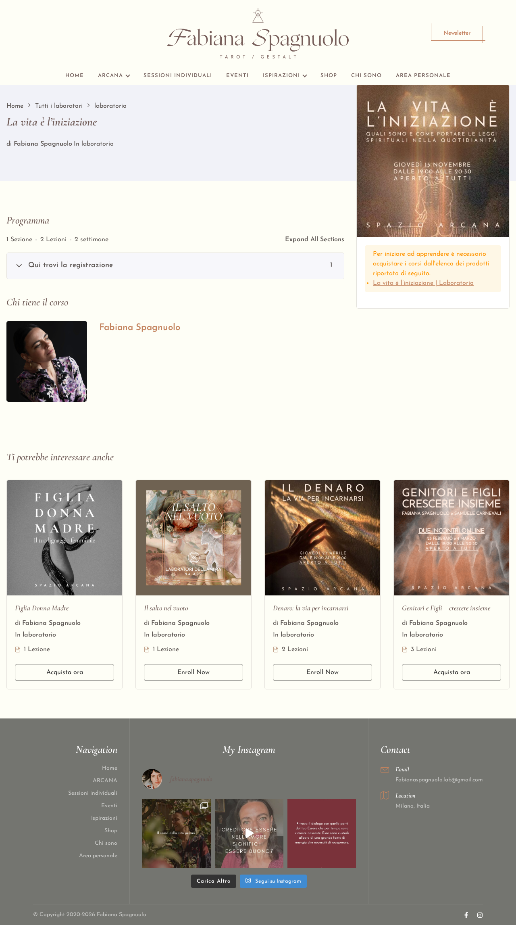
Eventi (237, 75)
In (76, 144)
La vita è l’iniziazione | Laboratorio (423, 283)
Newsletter (456, 33)
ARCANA (110, 75)
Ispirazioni (281, 75)
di (9, 144)
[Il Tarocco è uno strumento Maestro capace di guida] (321, 833)
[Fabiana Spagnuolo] (46, 361)
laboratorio (97, 144)
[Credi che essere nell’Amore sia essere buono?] (249, 833)
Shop (328, 75)
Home (74, 75)
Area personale (423, 75)
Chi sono (366, 75)
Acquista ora (64, 672)
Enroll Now (193, 672)
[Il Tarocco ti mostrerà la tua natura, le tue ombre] (176, 833)
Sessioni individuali (178, 75)
